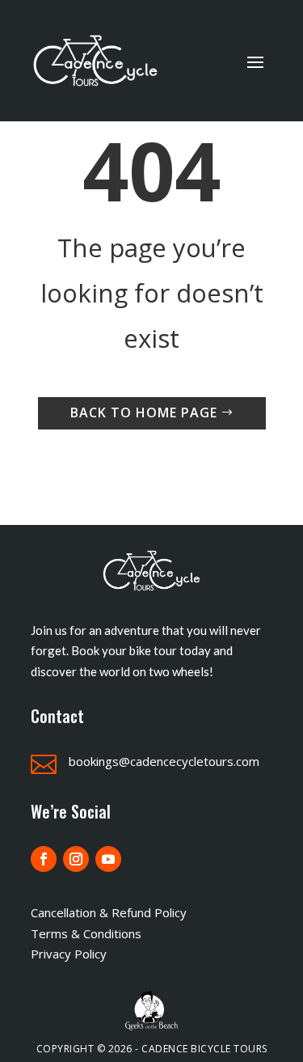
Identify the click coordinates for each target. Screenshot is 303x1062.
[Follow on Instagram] (76, 859)
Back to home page (143, 412)
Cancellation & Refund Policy (109, 912)
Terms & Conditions (86, 933)
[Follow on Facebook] (44, 859)
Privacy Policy (69, 954)
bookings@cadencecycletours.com (164, 761)
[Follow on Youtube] (108, 859)
